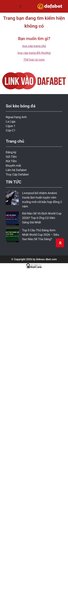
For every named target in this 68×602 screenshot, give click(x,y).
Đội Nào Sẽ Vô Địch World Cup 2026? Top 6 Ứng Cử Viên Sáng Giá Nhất (41, 218)
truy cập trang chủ (34, 46)
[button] (20, 6)
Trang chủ (15, 141)
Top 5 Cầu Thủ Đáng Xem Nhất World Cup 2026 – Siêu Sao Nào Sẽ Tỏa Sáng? (40, 234)
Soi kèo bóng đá (20, 106)
